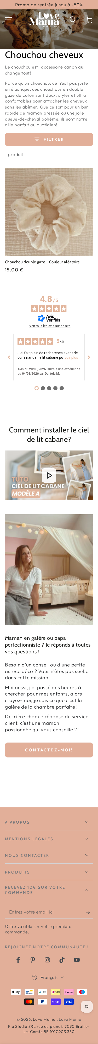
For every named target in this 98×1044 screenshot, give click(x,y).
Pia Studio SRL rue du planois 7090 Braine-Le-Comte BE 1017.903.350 (49, 1029)
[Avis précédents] (9, 357)
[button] (72, 19)
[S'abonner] (89, 912)
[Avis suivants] (89, 357)
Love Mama (45, 1019)
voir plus (71, 357)
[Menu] (8, 19)
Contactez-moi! (49, 749)
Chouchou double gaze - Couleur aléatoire (42, 262)
